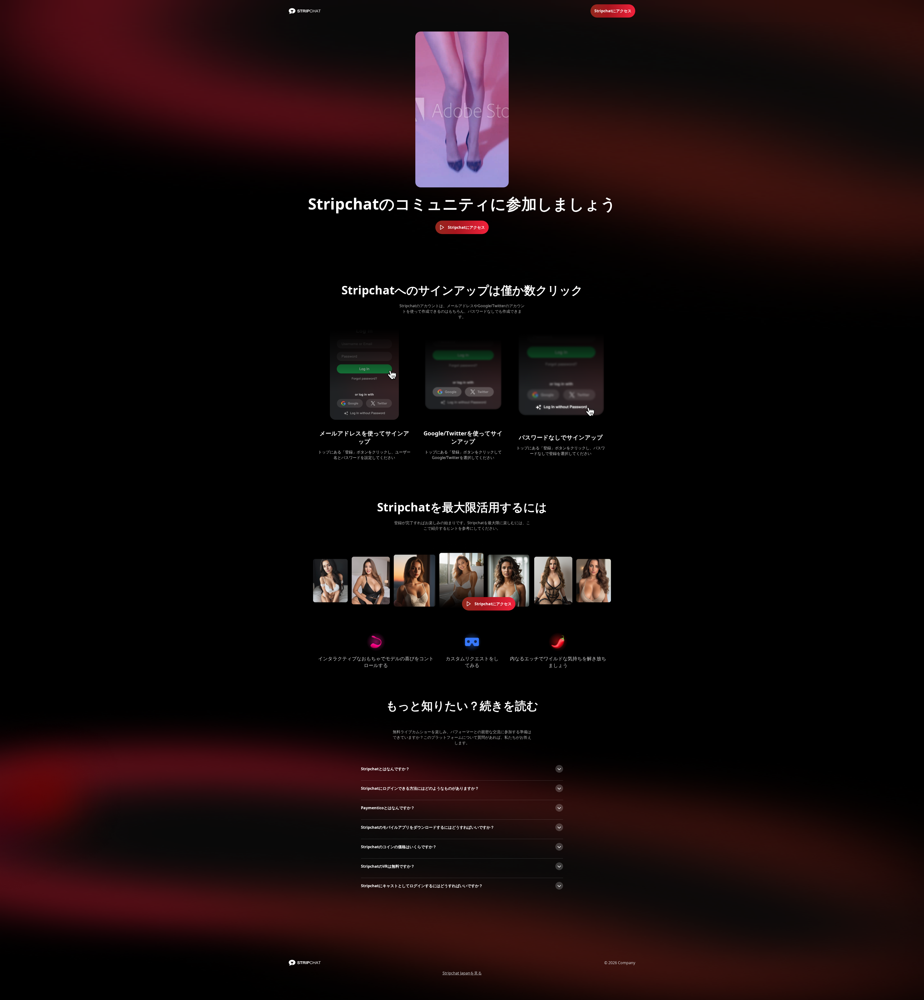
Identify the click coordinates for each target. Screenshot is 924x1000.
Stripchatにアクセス (612, 10)
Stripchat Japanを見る (462, 973)
